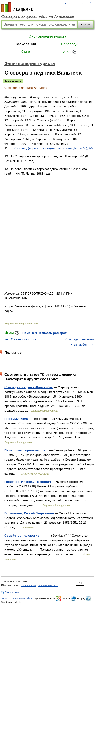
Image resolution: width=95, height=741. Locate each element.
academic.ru (17, 7)
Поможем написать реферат (44, 333)
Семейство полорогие (21, 535)
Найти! (85, 24)
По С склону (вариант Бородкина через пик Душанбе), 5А (51, 148)
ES (81, 3)
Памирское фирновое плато (26, 450)
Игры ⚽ (70, 52)
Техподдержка (28, 585)
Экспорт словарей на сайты (16, 598)
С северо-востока (23, 339)
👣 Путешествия (10, 592)
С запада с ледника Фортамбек (28, 387)
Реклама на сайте (48, 585)
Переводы (69, 44)
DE (72, 3)
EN (64, 3)
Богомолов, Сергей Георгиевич (29, 513)
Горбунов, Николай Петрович (27, 481)
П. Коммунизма (16, 418)
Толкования (25, 44)
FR (89, 3)
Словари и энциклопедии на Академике (37, 16)
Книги (25, 52)
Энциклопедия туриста (47, 36)
